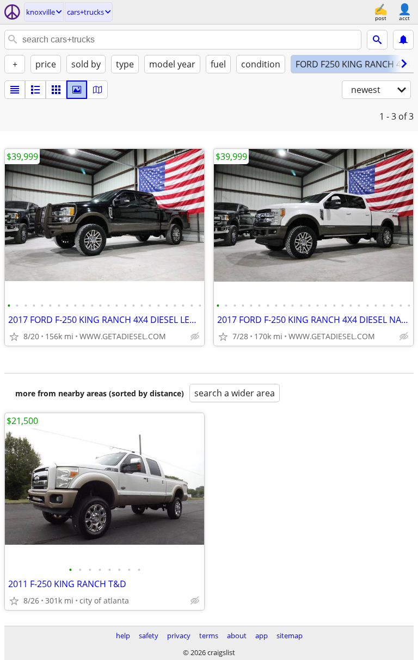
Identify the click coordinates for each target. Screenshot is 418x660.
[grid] (56, 89)
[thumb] (35, 89)
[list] (14, 89)
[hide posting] (194, 336)
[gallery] (76, 89)
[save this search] (403, 39)
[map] (97, 89)
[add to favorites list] (14, 336)
